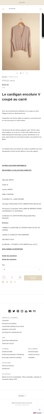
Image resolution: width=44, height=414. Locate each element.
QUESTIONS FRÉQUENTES (10, 340)
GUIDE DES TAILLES (8, 343)
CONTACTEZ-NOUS (33, 354)
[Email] (34, 311)
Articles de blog (8, 365)
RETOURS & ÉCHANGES (9, 323)
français (21, 396)
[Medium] (30, 311)
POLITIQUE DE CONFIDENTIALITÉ (12, 332)
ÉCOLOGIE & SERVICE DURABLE (11, 357)
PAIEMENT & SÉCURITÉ (9, 329)
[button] (38, 413)
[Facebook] (9, 311)
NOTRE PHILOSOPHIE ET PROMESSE (13, 354)
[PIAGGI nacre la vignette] (20, 73)
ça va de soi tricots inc (22, 405)
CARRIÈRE (31, 357)
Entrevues (6, 368)
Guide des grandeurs (9, 255)
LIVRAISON (5, 320)
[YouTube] (26, 311)
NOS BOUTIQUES (33, 351)
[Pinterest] (18, 311)
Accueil (4, 77)
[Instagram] (22, 311)
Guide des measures (9, 259)
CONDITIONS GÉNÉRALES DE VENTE (13, 326)
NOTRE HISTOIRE (7, 351)
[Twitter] (14, 311)
